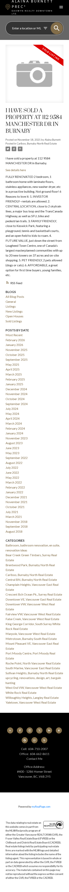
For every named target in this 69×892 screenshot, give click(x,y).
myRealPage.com (41, 806)
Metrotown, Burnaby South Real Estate (31, 638)
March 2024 (14, 423)
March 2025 (14, 374)
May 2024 (12, 413)
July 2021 (12, 512)
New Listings (14, 311)
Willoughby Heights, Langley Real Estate (32, 697)
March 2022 (14, 482)
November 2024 (16, 394)
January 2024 (14, 433)
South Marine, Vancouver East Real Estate (33, 668)
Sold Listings (14, 321)
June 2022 (12, 472)
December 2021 (16, 497)
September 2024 (17, 404)
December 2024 (16, 389)
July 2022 (12, 467)
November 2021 (16, 502)
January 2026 (14, 345)
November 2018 (16, 521)
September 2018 (17, 526)
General (11, 301)
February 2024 (15, 428)
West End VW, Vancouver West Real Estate (34, 687)
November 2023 (16, 438)
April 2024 (13, 418)
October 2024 (15, 399)
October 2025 (15, 354)
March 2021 (14, 516)
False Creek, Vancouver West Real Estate (32, 619)
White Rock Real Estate (21, 692)
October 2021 (15, 507)
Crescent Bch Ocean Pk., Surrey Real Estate (34, 594)
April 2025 (13, 369)
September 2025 (17, 359)
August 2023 (14, 443)
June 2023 (12, 448)
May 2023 (12, 453)
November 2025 (16, 350)
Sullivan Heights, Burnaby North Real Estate (34, 673)
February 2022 (15, 487)
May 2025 (12, 364)
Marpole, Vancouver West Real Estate (30, 633)
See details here (16, 170)
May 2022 (12, 477)
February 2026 (15, 340)
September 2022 (17, 458)
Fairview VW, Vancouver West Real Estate (33, 614)
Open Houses (14, 316)
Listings (11, 306)
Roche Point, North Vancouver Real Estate (33, 663)
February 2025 (15, 379)
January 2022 (14, 492)
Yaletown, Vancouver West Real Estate (31, 702)
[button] (10, 730)
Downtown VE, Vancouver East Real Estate (33, 599)
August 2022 (14, 463)
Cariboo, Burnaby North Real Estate (37, 143)
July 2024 (12, 408)
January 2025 (14, 384)
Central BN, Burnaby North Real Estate (31, 579)
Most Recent (14, 335)
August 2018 (14, 531)
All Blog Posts (15, 296)
